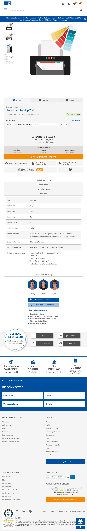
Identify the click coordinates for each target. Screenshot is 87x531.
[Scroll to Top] (80, 527)
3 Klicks (43, 156)
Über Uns (5, 422)
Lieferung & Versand (53, 432)
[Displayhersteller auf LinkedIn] (23, 511)
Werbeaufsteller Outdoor (11, 500)
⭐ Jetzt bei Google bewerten (65, 499)
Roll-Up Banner (7, 477)
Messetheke (6, 483)
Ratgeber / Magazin (53, 445)
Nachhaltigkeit (7, 435)
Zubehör (44, 100)
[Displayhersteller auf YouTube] (17, 511)
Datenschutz (62, 511)
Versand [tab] (43, 193)
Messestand (6, 496)
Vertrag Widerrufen (65, 462)
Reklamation (50, 435)
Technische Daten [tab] (43, 180)
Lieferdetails (35, 114)
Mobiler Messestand (9, 490)
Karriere (5, 432)
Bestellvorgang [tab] (43, 189)
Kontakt (49, 422)
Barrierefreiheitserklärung (11, 438)
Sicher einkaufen (52, 441)
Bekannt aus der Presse (10, 441)
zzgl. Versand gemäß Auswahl (43, 142)
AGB (52, 511)
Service (70, 100)
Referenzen (6, 425)
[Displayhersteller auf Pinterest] (30, 511)
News (4, 428)
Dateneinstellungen (77, 511)
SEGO (68, 18)
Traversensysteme (60, 20)
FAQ (47, 448)
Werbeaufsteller (8, 493)
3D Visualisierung (52, 428)
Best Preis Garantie (52, 451)
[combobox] (46, 10)
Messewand (6, 486)
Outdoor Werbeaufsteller (33, 20)
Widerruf (49, 438)
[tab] (43, 123)
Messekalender (51, 455)
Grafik (48, 425)
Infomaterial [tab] (43, 184)
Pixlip (54, 18)
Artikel (17, 100)
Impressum (44, 511)
